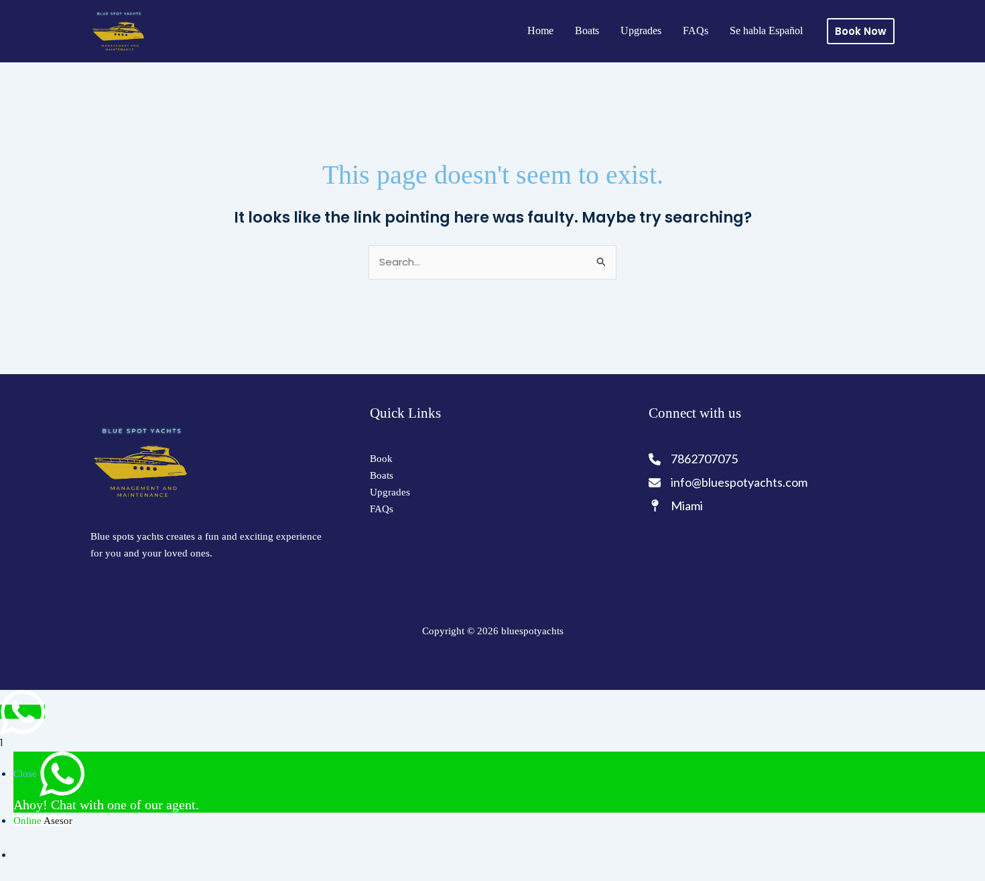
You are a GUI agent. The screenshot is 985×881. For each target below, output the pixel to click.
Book (381, 458)
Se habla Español (766, 30)
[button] (861, 31)
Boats (587, 30)
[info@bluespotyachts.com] (728, 482)
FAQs (695, 30)
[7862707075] (694, 459)
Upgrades (640, 30)
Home (540, 30)
